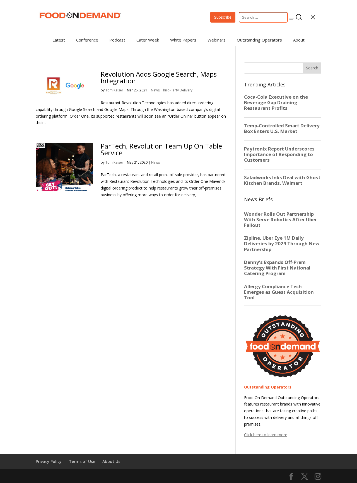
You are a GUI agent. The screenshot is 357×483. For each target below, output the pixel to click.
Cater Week (147, 40)
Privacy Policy (49, 461)
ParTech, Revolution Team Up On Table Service (161, 149)
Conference (87, 40)
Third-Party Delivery (176, 90)
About (299, 40)
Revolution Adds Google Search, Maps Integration (159, 77)
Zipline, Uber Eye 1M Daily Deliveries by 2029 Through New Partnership (281, 243)
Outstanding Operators (259, 40)
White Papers (183, 40)
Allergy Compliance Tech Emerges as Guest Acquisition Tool (279, 292)
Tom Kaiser (114, 90)
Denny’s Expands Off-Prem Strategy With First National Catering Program (277, 267)
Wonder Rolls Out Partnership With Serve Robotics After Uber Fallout (280, 219)
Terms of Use (82, 461)
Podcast (117, 40)
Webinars (217, 40)
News (155, 90)
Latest (58, 40)
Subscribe (222, 17)
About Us (111, 461)
